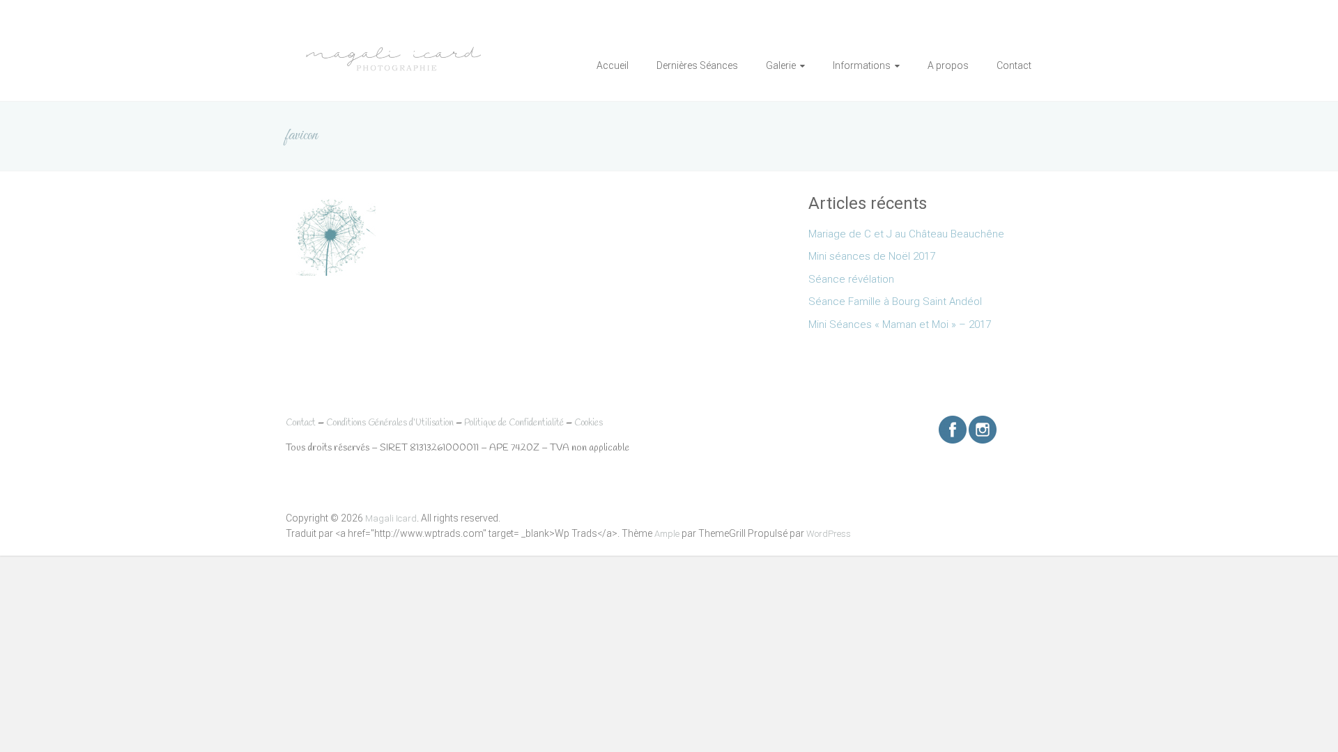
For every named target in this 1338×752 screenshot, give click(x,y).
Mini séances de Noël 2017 (871, 256)
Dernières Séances (697, 65)
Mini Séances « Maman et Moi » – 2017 (899, 324)
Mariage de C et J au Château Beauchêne (906, 234)
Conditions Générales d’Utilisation (390, 423)
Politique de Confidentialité (514, 423)
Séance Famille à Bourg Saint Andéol (895, 301)
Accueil (613, 65)
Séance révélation (851, 279)
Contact (1014, 65)
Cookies (588, 423)
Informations (862, 65)
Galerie (781, 65)
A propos (948, 65)
